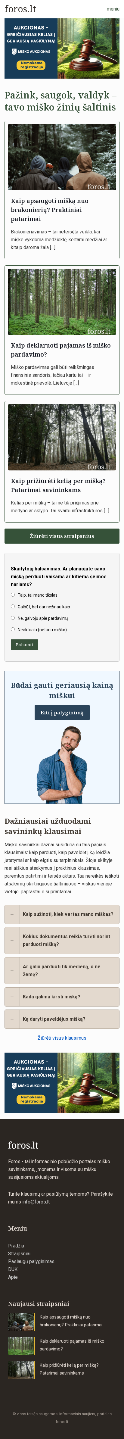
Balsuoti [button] (24, 645)
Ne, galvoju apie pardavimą (43, 618)
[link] (62, 48)
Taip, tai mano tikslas (37, 595)
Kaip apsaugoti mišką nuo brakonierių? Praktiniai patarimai (49, 210)
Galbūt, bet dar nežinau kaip (44, 606)
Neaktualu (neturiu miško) (42, 629)
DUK (12, 1269)
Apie (13, 1277)
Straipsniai (19, 1253)
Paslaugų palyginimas (31, 1261)
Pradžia (16, 1246)
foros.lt (20, 9)
